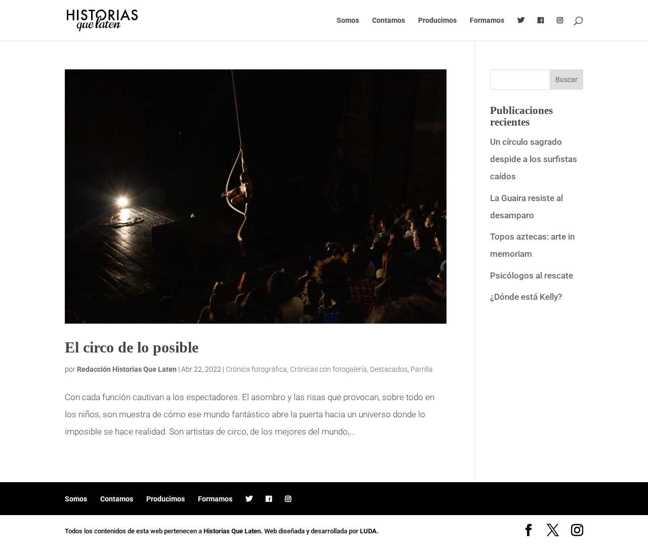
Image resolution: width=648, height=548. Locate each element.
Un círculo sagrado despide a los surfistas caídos (533, 159)
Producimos (437, 20)
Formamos (487, 20)
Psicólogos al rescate (531, 275)
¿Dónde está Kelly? (526, 297)
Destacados (389, 369)
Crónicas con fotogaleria (328, 369)
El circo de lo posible (131, 347)
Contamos (388, 20)
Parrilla (422, 369)
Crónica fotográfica (256, 369)
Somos (348, 20)
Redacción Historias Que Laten (127, 369)
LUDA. (369, 531)
